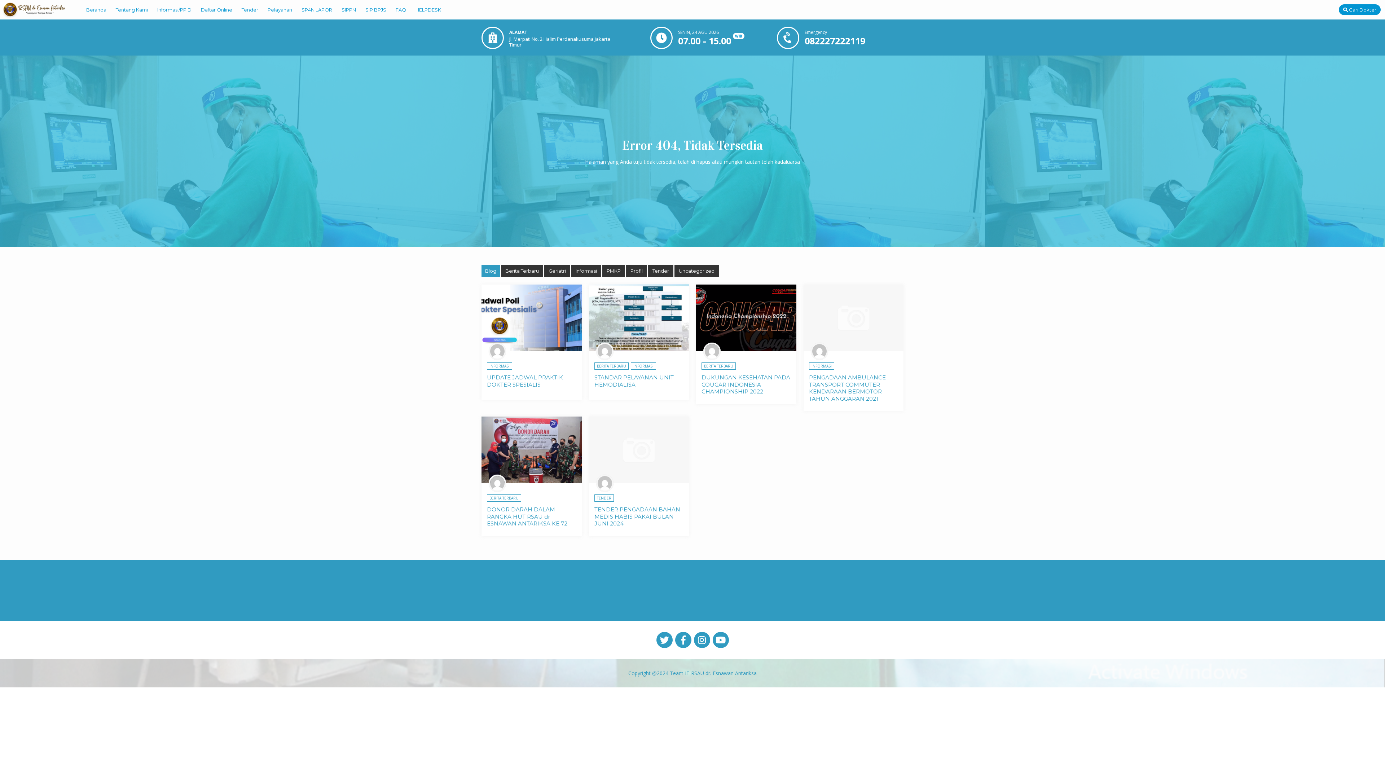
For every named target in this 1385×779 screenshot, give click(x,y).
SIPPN (349, 10)
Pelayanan (280, 10)
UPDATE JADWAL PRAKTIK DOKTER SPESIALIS (525, 381)
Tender (250, 10)
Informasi (586, 271)
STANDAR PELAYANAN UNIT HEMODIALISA (634, 381)
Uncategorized (697, 271)
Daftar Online (216, 10)
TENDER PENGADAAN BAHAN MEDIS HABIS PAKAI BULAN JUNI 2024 (637, 516)
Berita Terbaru (522, 271)
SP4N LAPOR (317, 10)
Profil (636, 271)
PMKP (614, 271)
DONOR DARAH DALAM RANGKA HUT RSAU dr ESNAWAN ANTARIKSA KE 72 (527, 516)
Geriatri (557, 271)
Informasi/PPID (174, 10)
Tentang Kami (132, 10)
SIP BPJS (375, 10)
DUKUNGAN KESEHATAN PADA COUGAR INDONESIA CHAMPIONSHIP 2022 (746, 384)
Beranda (96, 10)
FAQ (401, 10)
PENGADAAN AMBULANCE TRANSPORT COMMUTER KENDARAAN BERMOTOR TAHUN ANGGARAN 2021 (847, 388)
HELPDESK (428, 10)
